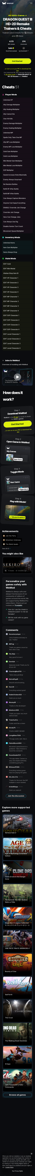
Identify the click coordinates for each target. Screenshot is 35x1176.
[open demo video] (17, 377)
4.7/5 (11, 41)
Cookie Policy (9, 1167)
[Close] (31, 1153)
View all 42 (5, 548)
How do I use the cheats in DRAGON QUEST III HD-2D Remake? (18, 611)
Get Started (17, 61)
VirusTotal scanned (11, 51)
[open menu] (31, 3)
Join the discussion (16, 796)
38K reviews (11, 44)
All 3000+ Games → (17, 15)
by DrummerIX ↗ (23, 51)
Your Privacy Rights (17, 1171)
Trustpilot (18, 605)
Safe (10, 48)
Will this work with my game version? (18, 619)
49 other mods (10, 74)
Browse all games (17, 1095)
